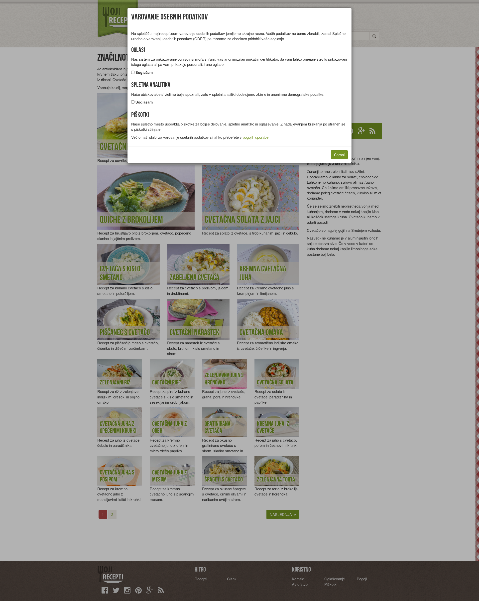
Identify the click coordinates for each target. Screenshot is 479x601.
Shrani (339, 154)
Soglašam (144, 72)
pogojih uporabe (255, 137)
